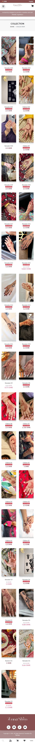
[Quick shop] (6, 65)
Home (12, 26)
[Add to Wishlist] (9, 65)
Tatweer (17, 735)
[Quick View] (11, 65)
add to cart (9, 371)
